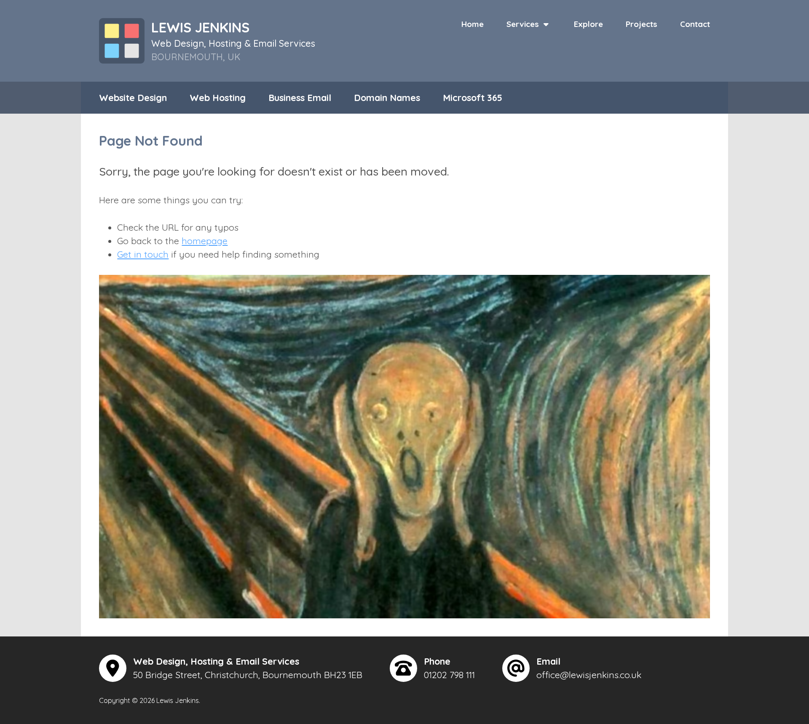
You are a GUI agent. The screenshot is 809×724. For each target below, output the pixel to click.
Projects (641, 24)
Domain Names (387, 97)
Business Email (299, 97)
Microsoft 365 (472, 97)
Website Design (133, 97)
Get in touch (143, 254)
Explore (588, 24)
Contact (695, 24)
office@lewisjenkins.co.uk (588, 674)
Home (472, 24)
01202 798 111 (449, 674)
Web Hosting (218, 97)
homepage (205, 240)
